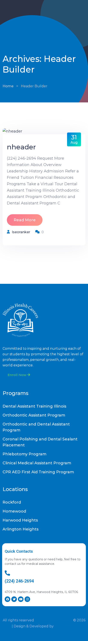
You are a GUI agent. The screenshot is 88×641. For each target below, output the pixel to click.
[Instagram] (27, 599)
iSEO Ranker (65, 626)
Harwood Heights (20, 520)
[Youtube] (20, 599)
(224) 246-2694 (19, 581)
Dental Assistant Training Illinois (34, 406)
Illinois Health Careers (53, 620)
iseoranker (21, 232)
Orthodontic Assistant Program (34, 415)
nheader (21, 147)
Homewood (14, 511)
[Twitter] (14, 599)
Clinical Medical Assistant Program (37, 463)
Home (8, 86)
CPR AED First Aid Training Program (38, 472)
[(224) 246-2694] (7, 573)
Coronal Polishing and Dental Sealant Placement (40, 442)
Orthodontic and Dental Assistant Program (36, 427)
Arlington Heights (20, 529)
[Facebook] (7, 599)
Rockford (12, 502)
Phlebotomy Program (24, 454)
